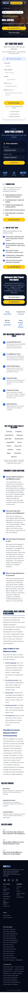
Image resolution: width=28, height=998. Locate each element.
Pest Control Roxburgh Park (10, 933)
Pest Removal (6, 896)
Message (8, 90)
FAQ (17, 889)
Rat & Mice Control (8, 971)
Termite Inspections (8, 969)
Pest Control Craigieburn (9, 931)
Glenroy (19, 442)
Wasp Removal (7, 973)
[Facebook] (4, 880)
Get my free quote (16, 3)
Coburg (18, 449)
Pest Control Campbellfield (10, 942)
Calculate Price (14, 162)
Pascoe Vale (18, 446)
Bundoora (14, 456)
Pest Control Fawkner (8, 947)
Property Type (7, 154)
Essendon (10, 449)
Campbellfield (10, 442)
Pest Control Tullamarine (9, 936)
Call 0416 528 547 (15, 28)
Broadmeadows (19, 438)
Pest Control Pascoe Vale (9, 949)
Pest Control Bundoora (9, 960)
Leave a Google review (20, 894)
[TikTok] (12, 880)
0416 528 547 (15, 302)
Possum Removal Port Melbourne (11, 982)
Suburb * (6, 76)
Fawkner (9, 446)
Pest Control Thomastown (9, 957)
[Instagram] (8, 880)
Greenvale (9, 431)
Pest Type (6, 147)
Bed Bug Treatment (17, 973)
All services (7, 8)
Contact (18, 891)
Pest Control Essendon (9, 951)
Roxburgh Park (9, 435)
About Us (18, 886)
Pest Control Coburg (8, 953)
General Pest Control (6, 889)
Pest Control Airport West (9, 938)
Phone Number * (8, 69)
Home (4, 886)
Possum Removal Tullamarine (10, 984)
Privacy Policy (6, 915)
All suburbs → (20, 960)
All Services (6, 898)
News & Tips (6, 906)
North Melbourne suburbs (6, 902)
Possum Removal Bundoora (10, 980)
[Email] (16, 880)
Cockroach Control (19, 969)
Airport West (8, 438)
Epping (9, 453)
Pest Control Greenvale (6, 893)
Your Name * (7, 63)
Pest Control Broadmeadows (10, 940)
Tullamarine (19, 435)
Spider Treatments (18, 971)
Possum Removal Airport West (10, 975)
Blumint (19, 990)
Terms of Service (7, 917)
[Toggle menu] (24, 3)
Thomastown (17, 453)
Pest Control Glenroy (8, 944)
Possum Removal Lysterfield (10, 977)
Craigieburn (18, 431)
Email (8, 83)
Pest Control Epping (8, 955)
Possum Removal (19, 966)
